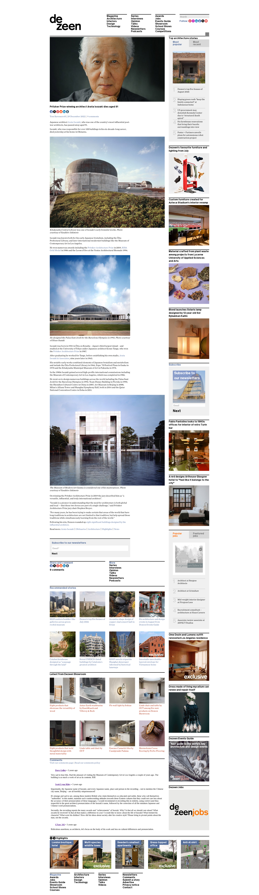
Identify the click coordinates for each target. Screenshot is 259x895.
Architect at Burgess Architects (187, 582)
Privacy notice (131, 885)
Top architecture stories (183, 38)
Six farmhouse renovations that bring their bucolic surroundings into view (190, 124)
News (116, 529)
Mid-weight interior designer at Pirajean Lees (191, 601)
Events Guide (163, 21)
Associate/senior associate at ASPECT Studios (191, 621)
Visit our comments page (61, 762)
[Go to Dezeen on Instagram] (193, 21)
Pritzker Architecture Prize (101, 247)
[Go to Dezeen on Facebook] (199, 21)
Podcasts (136, 31)
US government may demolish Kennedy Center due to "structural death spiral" (190, 114)
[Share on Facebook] (51, 112)
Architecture (114, 18)
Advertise (128, 882)
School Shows (163, 26)
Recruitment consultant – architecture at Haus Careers (191, 611)
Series (135, 16)
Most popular (177, 43)
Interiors (112, 21)
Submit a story (131, 880)
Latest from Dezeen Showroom (68, 674)
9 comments (93, 116)
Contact (127, 887)
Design (111, 24)
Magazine (112, 16)
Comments (129, 877)
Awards (159, 16)
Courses (160, 29)
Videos (135, 26)
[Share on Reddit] (61, 112)
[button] (207, 34)
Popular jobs (177, 534)
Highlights (107, 529)
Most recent (197, 43)
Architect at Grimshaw (188, 591)
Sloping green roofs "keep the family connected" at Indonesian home (191, 102)
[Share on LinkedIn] (64, 112)
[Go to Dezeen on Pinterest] (190, 21)
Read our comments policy (87, 762)
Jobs (158, 18)
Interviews (137, 18)
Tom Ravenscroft (58, 116)
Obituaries (81, 529)
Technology (113, 26)
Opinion (135, 21)
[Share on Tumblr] (67, 112)
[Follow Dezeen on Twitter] (203, 21)
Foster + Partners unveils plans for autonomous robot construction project (190, 135)
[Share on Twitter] (54, 112)
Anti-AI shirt (190, 842)
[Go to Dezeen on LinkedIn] (196, 21)
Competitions (163, 31)
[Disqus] (107, 799)
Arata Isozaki (74, 122)
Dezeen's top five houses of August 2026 (190, 90)
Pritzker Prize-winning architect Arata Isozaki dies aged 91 (84, 106)
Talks (134, 24)
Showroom (161, 24)
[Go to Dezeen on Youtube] (206, 21)
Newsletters (138, 29)
